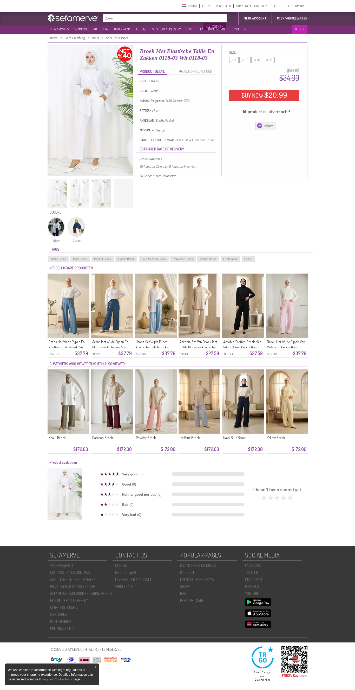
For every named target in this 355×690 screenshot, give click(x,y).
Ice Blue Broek (190, 437)
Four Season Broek (153, 259)
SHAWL (185, 586)
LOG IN (206, 6)
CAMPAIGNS (58, 614)
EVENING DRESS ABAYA (197, 579)
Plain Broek (80, 259)
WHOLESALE (124, 586)
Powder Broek (146, 437)
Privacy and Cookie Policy (55, 679)
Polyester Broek (183, 259)
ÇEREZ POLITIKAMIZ (64, 607)
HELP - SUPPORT (295, 6)
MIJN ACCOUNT (255, 18)
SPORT (190, 29)
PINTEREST (253, 586)
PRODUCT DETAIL (152, 71)
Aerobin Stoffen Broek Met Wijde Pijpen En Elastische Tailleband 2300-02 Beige (198, 347)
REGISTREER (223, 6)
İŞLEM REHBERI (60, 621)
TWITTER (251, 572)
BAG (183, 593)
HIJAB (105, 29)
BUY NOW (264, 95)
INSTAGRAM (253, 579)
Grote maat (230, 259)
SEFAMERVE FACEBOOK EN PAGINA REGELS (81, 593)
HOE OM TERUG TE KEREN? (69, 600)
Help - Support (125, 572)
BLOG (276, 6)
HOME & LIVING (217, 29)
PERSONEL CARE (192, 600)
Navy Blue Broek (234, 437)
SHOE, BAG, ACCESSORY (166, 29)
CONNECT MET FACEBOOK (251, 6)
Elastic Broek (126, 259)
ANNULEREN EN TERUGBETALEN (73, 579)
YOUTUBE (252, 593)
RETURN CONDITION (198, 71)
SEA (201, 29)
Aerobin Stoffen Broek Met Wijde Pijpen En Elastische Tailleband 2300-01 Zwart (242, 347)
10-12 (245, 60)
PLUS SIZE (141, 29)
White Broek (58, 259)
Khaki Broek (57, 437)
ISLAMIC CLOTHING (85, 29)
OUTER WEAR (122, 29)
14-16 (257, 60)
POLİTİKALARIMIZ (62, 628)
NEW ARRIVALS (60, 29)
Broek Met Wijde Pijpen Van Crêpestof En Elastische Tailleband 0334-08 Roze (286, 347)
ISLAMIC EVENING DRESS (198, 565)
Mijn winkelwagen (292, 18)
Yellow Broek (276, 437)
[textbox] (153, 18)
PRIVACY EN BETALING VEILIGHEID (74, 586)
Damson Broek (102, 437)
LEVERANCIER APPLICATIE (133, 579)
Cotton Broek (208, 259)
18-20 (269, 60)
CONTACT (122, 565)
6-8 (234, 60)
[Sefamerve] (74, 18)
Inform (268, 126)
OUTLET (299, 29)
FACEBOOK (253, 565)
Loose (248, 259)
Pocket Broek (102, 259)
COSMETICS (239, 29)
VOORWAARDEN (61, 565)
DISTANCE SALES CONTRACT (71, 572)
